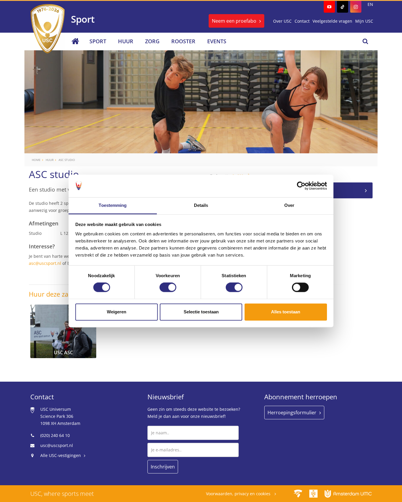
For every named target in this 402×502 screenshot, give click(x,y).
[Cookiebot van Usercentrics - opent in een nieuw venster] (301, 186)
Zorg (152, 41)
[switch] (168, 287)
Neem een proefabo (234, 21)
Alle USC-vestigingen (60, 455)
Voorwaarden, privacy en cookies (239, 493)
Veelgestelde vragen (332, 21)
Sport (97, 41)
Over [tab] (289, 205)
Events (216, 41)
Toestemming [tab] (113, 205)
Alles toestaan (285, 311)
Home (36, 160)
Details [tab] (201, 205)
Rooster (183, 41)
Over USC (282, 21)
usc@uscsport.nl (56, 445)
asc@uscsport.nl (45, 263)
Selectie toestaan (201, 311)
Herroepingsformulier (292, 412)
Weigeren (116, 311)
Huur (125, 41)
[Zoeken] (365, 41)
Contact (302, 21)
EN (370, 4)
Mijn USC (364, 21)
